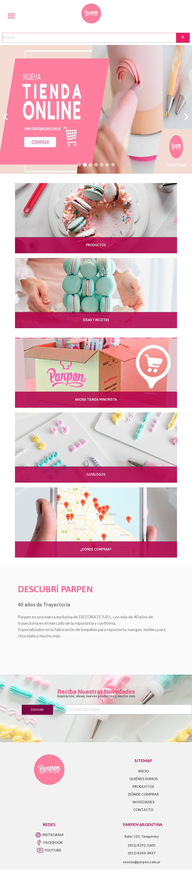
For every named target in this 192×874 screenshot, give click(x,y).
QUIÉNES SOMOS (143, 779)
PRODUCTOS (143, 786)
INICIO (143, 771)
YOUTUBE (52, 850)
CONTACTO (143, 810)
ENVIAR (37, 710)
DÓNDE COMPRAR (143, 794)
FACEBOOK (53, 842)
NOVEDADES (143, 802)
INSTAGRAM (52, 835)
